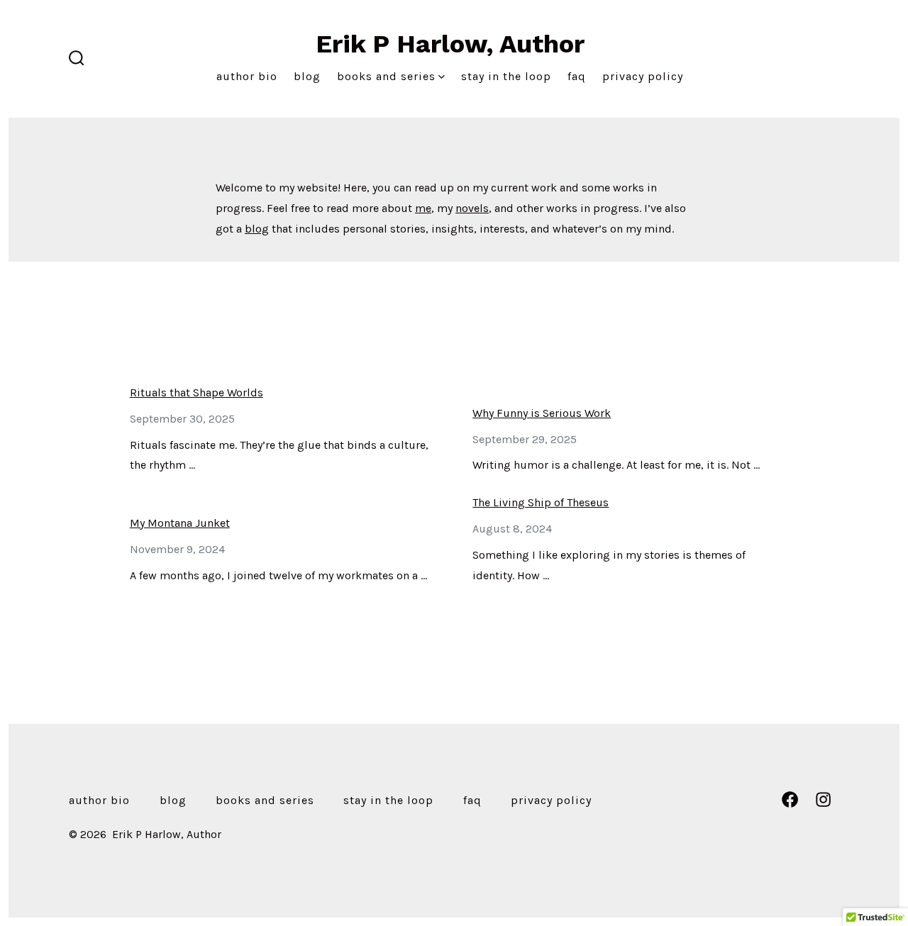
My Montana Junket (180, 523)
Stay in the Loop (506, 76)
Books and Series (386, 76)
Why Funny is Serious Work (541, 413)
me (423, 208)
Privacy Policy (642, 76)
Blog (307, 76)
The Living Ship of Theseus (540, 502)
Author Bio (246, 76)
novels (472, 208)
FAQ (577, 76)
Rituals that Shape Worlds (196, 392)
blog (257, 228)
